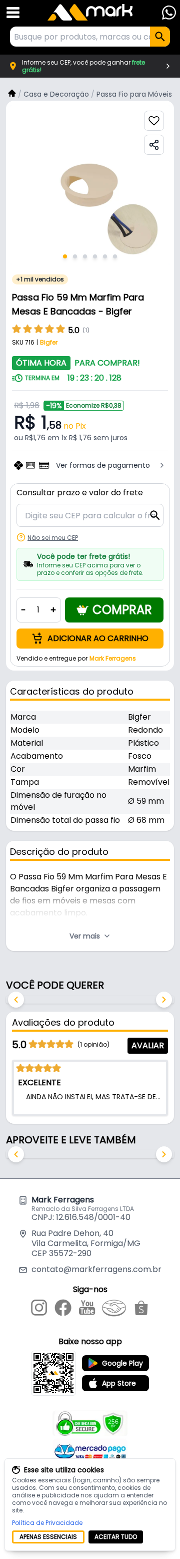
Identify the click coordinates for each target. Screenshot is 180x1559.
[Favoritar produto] (154, 121)
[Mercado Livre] (114, 1310)
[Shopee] (141, 1310)
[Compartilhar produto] (154, 145)
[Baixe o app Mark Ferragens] (53, 1373)
